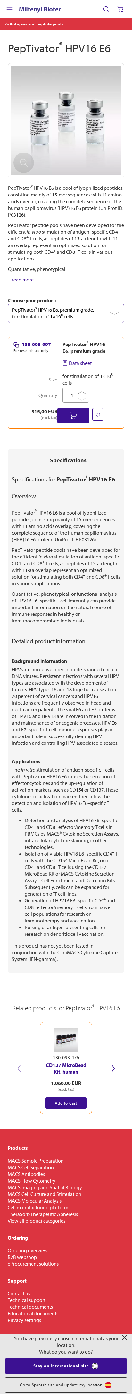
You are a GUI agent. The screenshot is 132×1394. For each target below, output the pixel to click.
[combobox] (66, 313)
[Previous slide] (19, 1068)
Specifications (68, 460)
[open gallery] (66, 120)
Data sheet (80, 363)
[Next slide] (113, 1068)
